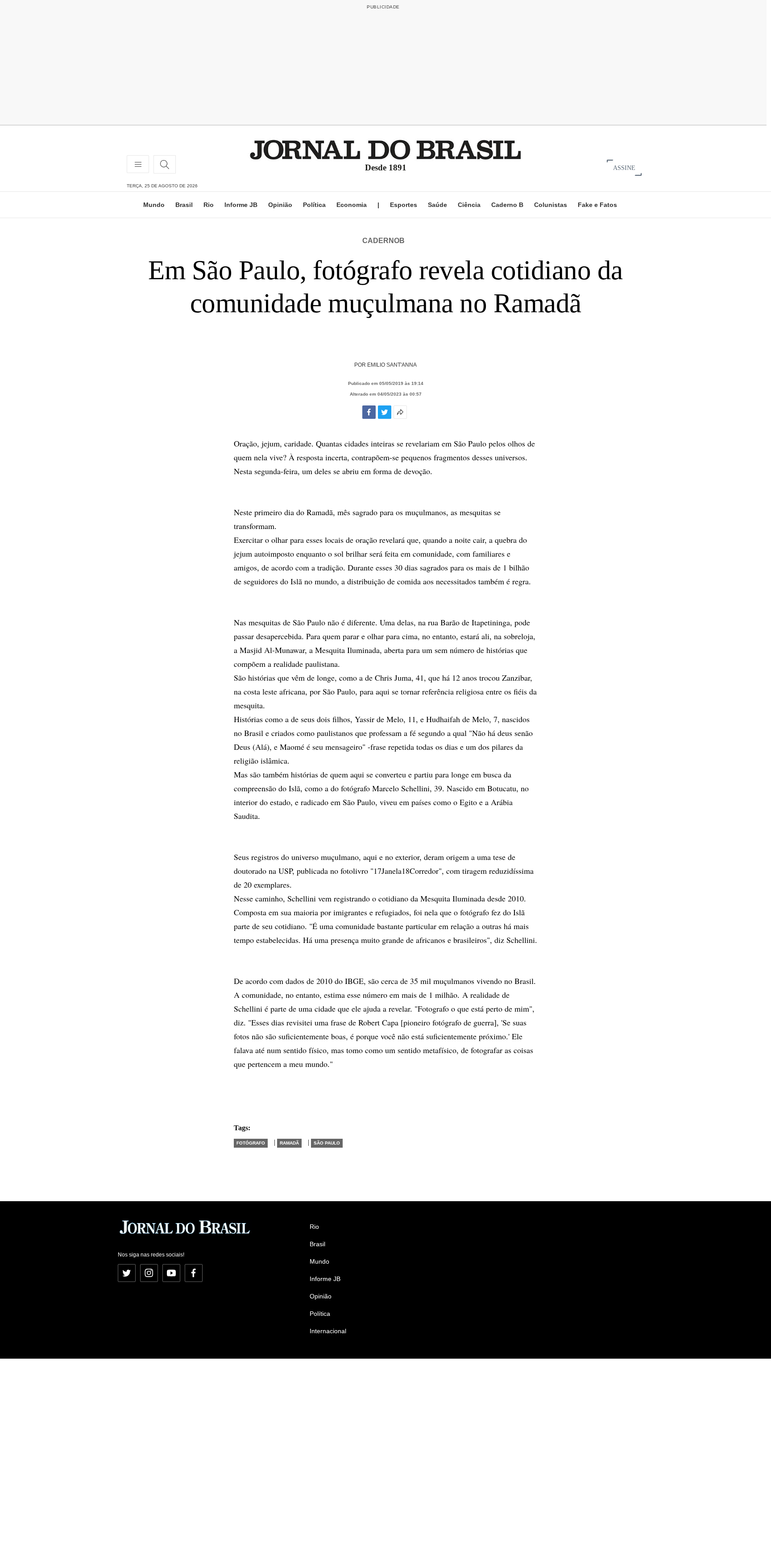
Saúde (437, 205)
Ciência (469, 205)
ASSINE (624, 167)
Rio (208, 205)
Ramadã (289, 1143)
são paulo (327, 1143)
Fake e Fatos (597, 205)
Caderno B (507, 205)
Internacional (328, 1331)
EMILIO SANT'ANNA (392, 365)
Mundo (154, 205)
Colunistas (550, 205)
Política (314, 205)
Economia (351, 205)
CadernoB (383, 240)
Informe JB (240, 205)
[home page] (385, 149)
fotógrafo (250, 1143)
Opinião (280, 205)
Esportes (403, 205)
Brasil (184, 205)
